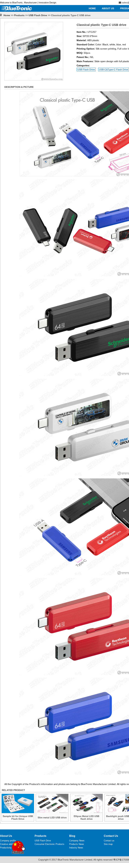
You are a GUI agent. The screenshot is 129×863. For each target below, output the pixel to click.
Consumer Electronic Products (49, 844)
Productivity (6, 847)
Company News (76, 840)
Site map (108, 844)
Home (7, 15)
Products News (76, 844)
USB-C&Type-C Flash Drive (113, 69)
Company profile (8, 840)
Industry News (76, 847)
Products (19, 15)
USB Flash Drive (38, 15)
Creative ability (7, 844)
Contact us (109, 840)
